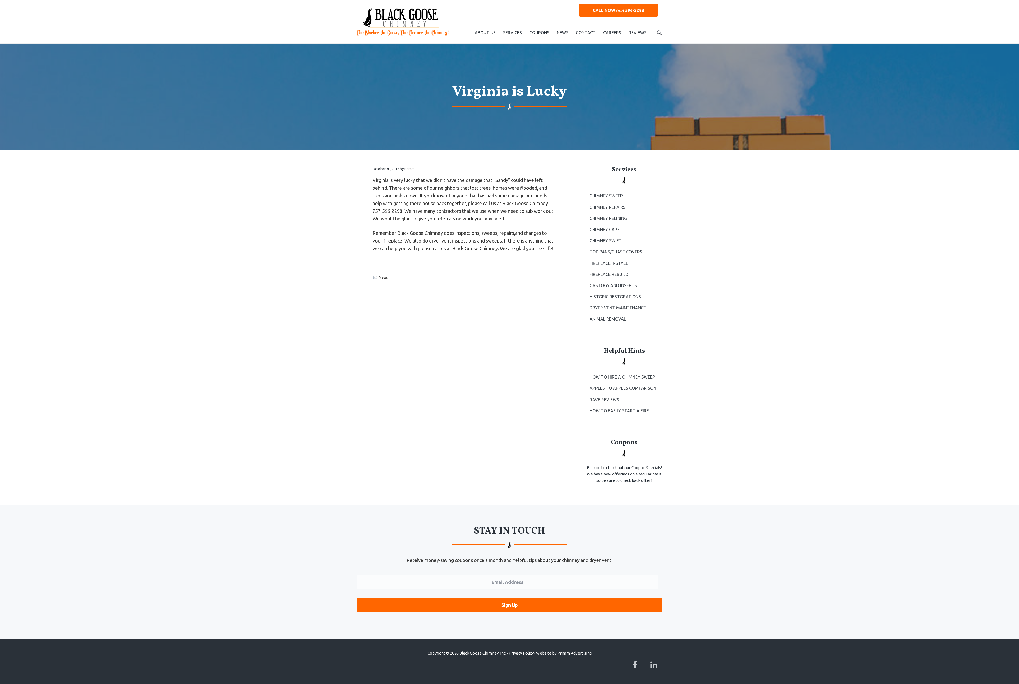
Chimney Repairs (607, 207)
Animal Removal (608, 319)
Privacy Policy (521, 653)
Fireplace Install (609, 263)
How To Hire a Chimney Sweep (622, 377)
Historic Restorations (615, 296)
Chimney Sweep (606, 195)
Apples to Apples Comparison (623, 388)
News (383, 277)
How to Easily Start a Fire (619, 410)
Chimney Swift (605, 240)
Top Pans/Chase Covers (616, 251)
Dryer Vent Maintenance (618, 307)
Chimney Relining (608, 218)
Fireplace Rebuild (609, 274)
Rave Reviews (604, 399)
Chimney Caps (605, 229)
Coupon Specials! (646, 467)
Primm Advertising (574, 653)
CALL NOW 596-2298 (618, 10)
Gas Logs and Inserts (613, 285)
